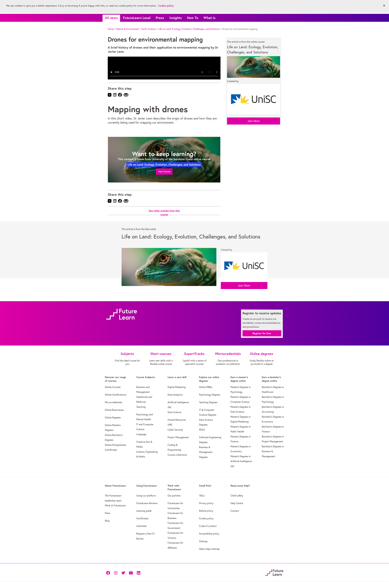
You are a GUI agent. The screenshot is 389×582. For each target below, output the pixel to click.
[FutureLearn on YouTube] (131, 572)
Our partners (174, 495)
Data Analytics (175, 394)
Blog (107, 520)
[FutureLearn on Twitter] (123, 572)
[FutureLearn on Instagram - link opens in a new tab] (115, 572)
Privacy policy (206, 503)
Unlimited (141, 526)
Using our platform (146, 495)
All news (111, 18)
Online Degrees (113, 417)
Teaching (141, 406)
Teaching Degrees (208, 402)
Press (160, 18)
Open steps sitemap (209, 548)
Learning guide (143, 510)
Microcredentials (113, 402)
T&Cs (202, 495)
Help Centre (237, 503)
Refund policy (206, 510)
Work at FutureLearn (115, 505)
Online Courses (112, 387)
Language (141, 434)
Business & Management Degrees (205, 452)
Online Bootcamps (114, 409)
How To (192, 18)
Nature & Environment (127, 28)
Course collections (177, 454)
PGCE (202, 429)
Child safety (237, 495)
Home (111, 28)
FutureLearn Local (136, 18)
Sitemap (203, 541)
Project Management (178, 437)
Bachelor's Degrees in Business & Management (273, 451)
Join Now (253, 121)
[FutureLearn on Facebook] (109, 572)
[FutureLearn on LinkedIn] (138, 572)
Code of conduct (208, 526)
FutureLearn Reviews (147, 503)
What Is (209, 18)
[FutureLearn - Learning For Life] (274, 572)
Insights (175, 18)
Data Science (174, 412)
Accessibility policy (209, 533)
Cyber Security (175, 429)
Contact (235, 510)
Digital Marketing (177, 387)
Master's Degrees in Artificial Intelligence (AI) (241, 461)
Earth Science (148, 28)
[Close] (384, 5)
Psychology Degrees (209, 394)
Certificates (142, 518)
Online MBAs (205, 387)
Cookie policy (206, 518)
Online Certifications (115, 394)
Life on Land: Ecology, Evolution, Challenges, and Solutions (189, 28)
